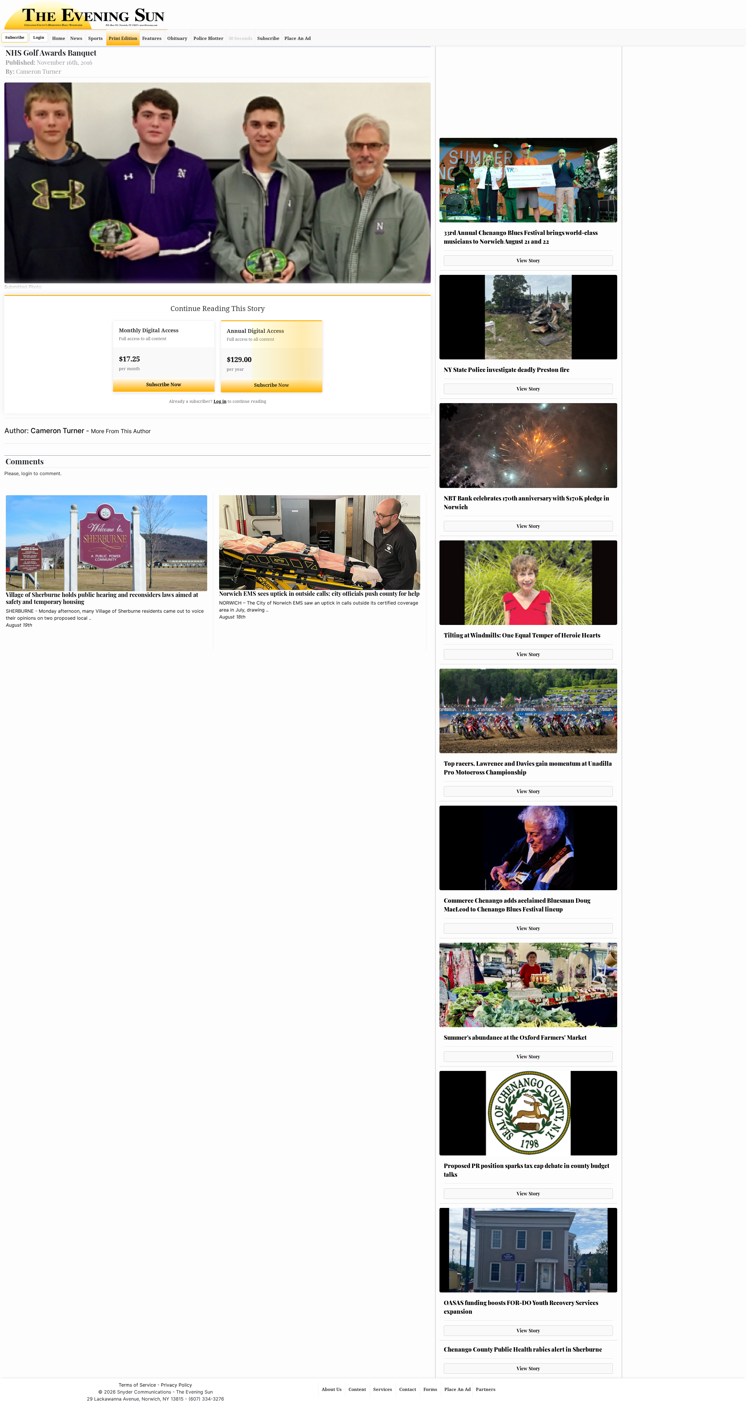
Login (38, 37)
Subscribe (14, 37)
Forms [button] (430, 1389)
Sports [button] (95, 38)
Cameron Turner (58, 430)
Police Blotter (208, 38)
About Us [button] (332, 1389)
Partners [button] (486, 1389)
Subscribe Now (163, 384)
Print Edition (123, 38)
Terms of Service (137, 1385)
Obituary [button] (177, 38)
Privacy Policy (176, 1385)
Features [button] (151, 38)
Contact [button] (408, 1389)
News (76, 38)
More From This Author (121, 431)
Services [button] (383, 1389)
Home (58, 38)
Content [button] (358, 1389)
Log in (220, 401)
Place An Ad (297, 38)
